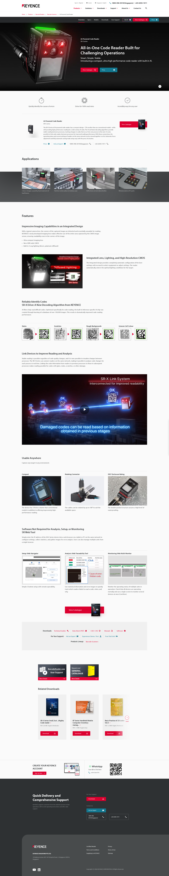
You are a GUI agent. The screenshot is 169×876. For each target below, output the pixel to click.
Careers (90, 3)
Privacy (110, 846)
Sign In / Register (79, 3)
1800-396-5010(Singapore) (122, 3)
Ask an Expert (58, 144)
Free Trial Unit (110, 636)
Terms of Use (111, 850)
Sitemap (110, 853)
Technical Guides (60, 631)
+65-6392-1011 (141, 3)
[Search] (146, 8)
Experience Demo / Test (90, 636)
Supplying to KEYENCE (92, 853)
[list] (84, 719)
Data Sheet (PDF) (78, 631)
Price (45, 144)
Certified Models (91, 846)
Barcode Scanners (92, 642)
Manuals (107, 631)
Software (120, 631)
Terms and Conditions (92, 850)
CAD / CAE (94, 631)
